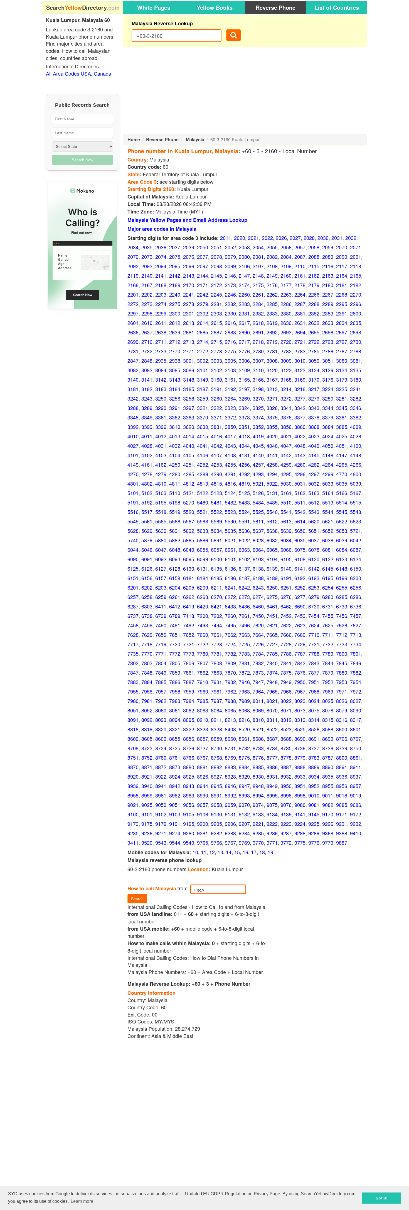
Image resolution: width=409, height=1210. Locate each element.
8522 (272, 729)
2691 (258, 332)
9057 (202, 804)
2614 (202, 322)
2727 (341, 341)
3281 (341, 398)
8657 (202, 738)
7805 (174, 663)
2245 (216, 294)
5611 (258, 521)
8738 (327, 748)
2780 (258, 351)
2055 (272, 247)
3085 (174, 370)
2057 (299, 247)
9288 (299, 833)
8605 (146, 738)
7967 (299, 691)
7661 (216, 634)
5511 (299, 502)
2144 (202, 275)
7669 (299, 634)
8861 (355, 757)
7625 (327, 625)
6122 (327, 559)
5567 (188, 521)
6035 (299, 540)
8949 (272, 785)
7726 (258, 644)
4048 (299, 445)
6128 (174, 568)
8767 (202, 757)
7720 (174, 644)
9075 (272, 804)
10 (195, 852)
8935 (327, 776)
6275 (272, 596)
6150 (355, 568)
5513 (327, 502)
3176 (327, 379)
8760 (160, 757)
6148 (341, 568)
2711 (160, 341)
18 (262, 852)
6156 (146, 578)
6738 (146, 615)
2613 (188, 322)
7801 (355, 653)
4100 (355, 445)
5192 (146, 502)
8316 (341, 719)
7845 (341, 663)
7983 (174, 700)
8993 (244, 795)
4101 (133, 455)
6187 (244, 578)
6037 (313, 540)
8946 (230, 785)
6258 (146, 596)
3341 (286, 407)
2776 (244, 351)
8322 (188, 729)
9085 (341, 804)
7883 (133, 681)
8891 (341, 767)
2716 (230, 341)
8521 (258, 729)
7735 (133, 653)
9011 (327, 795)
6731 (327, 606)
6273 (244, 596)
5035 (341, 483)
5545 (341, 511)
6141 (299, 568)
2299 (160, 313)
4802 (146, 483)
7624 (313, 625)
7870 (230, 672)
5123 (216, 492)
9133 (258, 814)
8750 (355, 748)
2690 (244, 332)
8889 (313, 767)
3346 (355, 407)
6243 (258, 587)
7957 (160, 691)
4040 (188, 445)
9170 (327, 814)
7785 (272, 653)
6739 (160, 615)
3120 (272, 370)
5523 (230, 511)
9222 (272, 823)
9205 (216, 823)
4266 (355, 464)
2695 (313, 332)
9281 (202, 833)
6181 (188, 578)
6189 (272, 578)
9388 (341, 833)
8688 (286, 738)
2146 (230, 275)
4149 (133, 464)
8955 (327, 785)
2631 (299, 322)
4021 (286, 436)
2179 (313, 285)
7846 (355, 663)
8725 (174, 748)
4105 (188, 455)
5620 (313, 521)
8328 (216, 729)
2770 (174, 351)
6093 (174, 559)
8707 (355, 738)
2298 (146, 313)
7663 (244, 634)
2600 (355, 313)
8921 (146, 776)
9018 (341, 795)
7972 (355, 691)
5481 (216, 502)
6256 (355, 587)
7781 (216, 653)
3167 (272, 379)
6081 (327, 549)
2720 (286, 341)
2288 (313, 303)
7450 (258, 615)
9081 (313, 804)
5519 (174, 511)
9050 (160, 804)
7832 (258, 663)
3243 (146, 398)
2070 (341, 247)
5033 (327, 483)
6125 (133, 568)
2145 (216, 275)
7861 (188, 672)
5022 (272, 483)
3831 (216, 426)
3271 (272, 398)
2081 (258, 256)
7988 (230, 700)
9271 (160, 833)
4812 (188, 483)
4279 (160, 474)
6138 (258, 568)
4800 (355, 474)
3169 (299, 379)
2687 (216, 332)
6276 (286, 596)
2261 (258, 294)
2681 (188, 332)
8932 (286, 776)
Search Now (82, 160)
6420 (202, 606)
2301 (188, 313)
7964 (258, 691)
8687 (272, 738)
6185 (216, 578)
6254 (327, 587)
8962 (174, 795)
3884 (327, 426)
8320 (160, 729)
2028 (309, 237)
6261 (174, 596)
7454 (313, 615)
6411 (160, 606)
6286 (355, 596)
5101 (133, 492)
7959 (188, 691)
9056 (188, 804)
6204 (174, 587)
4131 (244, 455)
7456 (341, 615)
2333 (272, 313)
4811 (174, 483)
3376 (286, 417)
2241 (188, 294)
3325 (258, 407)
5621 (327, 521)
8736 (299, 748)
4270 (133, 474)
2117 (341, 266)
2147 (244, 275)
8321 (174, 729)
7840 (272, 663)
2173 (230, 285)
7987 (216, 700)
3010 (299, 360)
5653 (341, 530)
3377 (299, 417)
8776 (258, 757)
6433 (230, 606)
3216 (299, 388)
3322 (216, 407)
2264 (299, 294)
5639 (286, 530)
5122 (202, 492)
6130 (188, 568)
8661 (244, 738)
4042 (216, 445)
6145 (327, 568)
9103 (174, 814)
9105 (188, 814)
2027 (295, 237)
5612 (272, 521)
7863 (216, 672)
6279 (313, 596)
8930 (258, 776)
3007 (258, 360)
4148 (355, 455)
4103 (160, 455)
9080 (299, 804)
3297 (188, 407)
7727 (272, 644)
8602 (133, 738)
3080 (341, 360)
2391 (341, 313)
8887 (286, 767)
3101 (202, 370)
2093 (146, 266)
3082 (133, 370)
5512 (313, 502)
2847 (133, 360)
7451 (272, 615)
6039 (341, 540)
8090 (355, 710)
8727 (202, 748)
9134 (272, 814)
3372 (230, 417)
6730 (313, 606)
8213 (230, 719)
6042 (355, 540)
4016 (216, 436)
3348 (133, 417)
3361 (160, 417)
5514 (341, 502)
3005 (230, 360)
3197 (244, 388)
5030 (286, 483)
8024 (313, 700)
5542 (299, 511)
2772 (202, 351)
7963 (244, 691)
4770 (341, 474)
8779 (299, 757)
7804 (160, 663)
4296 (299, 474)
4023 (313, 436)
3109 (244, 370)
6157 (160, 578)
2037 (174, 247)
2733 (160, 351)
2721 (299, 341)
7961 (216, 691)
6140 (286, 568)
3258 (188, 398)
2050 (202, 247)
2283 (244, 303)
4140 (258, 455)
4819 (244, 483)
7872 (244, 672)
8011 (258, 700)
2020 (239, 237)
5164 (327, 492)
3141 (146, 379)
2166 (133, 285)
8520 (244, 729)
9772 (286, 842)
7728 (286, 644)
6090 (133, 559)
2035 (146, 247)
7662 (230, 634)
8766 (188, 757)
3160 (216, 379)
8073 (299, 710)
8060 (160, 710)
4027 (133, 445)
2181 (341, 285)
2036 (160, 247)
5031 (299, 483)
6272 (230, 596)
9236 (146, 833)
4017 (230, 436)
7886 (174, 681)
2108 (272, 266)
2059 (327, 247)
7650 (160, 634)
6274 (258, 596)
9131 (230, 814)
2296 (355, 303)
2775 (230, 351)
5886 (202, 540)
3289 (146, 407)
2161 (299, 275)
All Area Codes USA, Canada (78, 73)
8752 (146, 757)
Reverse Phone (275, 7)
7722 (202, 644)
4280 (174, 474)
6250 (272, 587)
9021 (133, 804)
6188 (258, 578)
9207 (244, 823)
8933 (299, 776)
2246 (230, 294)
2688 (230, 332)
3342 (299, 407)
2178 (299, 285)
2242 (202, 294)
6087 (355, 549)
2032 (350, 237)
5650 (299, 530)
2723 (327, 341)
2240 (174, 294)
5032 (313, 483)
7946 (244, 681)
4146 (327, 455)
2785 (313, 351)
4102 (146, 455)
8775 (244, 757)
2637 (146, 332)
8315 (327, 719)
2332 (258, 313)
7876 (299, 672)
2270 (355, 294)
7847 (133, 672)
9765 (202, 842)
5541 (286, 511)
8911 (355, 767)
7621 (272, 625)
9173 (133, 823)
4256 (244, 464)
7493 (202, 625)
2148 (258, 275)
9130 (216, 814)
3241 (355, 388)
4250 (174, 464)
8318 (133, 729)
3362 (174, 417)
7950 (299, 681)
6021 (230, 540)
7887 (188, 681)
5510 (286, 502)
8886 (272, 767)
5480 (202, 502)
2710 (146, 341)
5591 (244, 521)
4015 (202, 436)
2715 (216, 341)
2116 (327, 266)
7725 (244, 644)
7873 (258, 672)
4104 (174, 455)
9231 (341, 823)
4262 (313, 464)
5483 (244, 502)
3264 (230, 398)
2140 (146, 275)
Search (137, 898)
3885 (341, 426)
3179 (341, 379)
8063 (202, 710)
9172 (355, 814)
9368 (327, 833)
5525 (258, 511)
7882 (355, 672)
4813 (202, 483)
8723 (146, 748)
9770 (258, 842)
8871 (146, 767)
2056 (286, 247)
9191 (174, 823)
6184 (202, 578)
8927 (216, 776)
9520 (146, 842)
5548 (355, 511)
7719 (160, 644)
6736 (355, 606)
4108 (230, 455)
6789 (174, 615)
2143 (188, 275)
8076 (327, 710)
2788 (355, 351)
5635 (230, 530)
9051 (174, 804)
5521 (202, 511)
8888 (299, 767)
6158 (174, 578)
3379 (327, 417)
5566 (174, 521)
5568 (202, 521)
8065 (230, 710)
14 (228, 852)
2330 (230, 313)
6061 (230, 549)
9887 (341, 842)
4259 (286, 464)
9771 (272, 842)
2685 (202, 332)
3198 (258, 388)
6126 (146, 568)
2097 (202, 266)
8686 (258, 738)
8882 (216, 767)
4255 (230, 464)
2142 (174, 275)
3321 (202, 407)
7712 (341, 634)
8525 (299, 729)
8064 (216, 710)
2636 (133, 332)
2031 (337, 237)
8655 (174, 738)
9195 (188, 823)
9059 (230, 804)
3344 (327, 407)
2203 (160, 294)
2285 (272, 303)
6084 (341, 549)
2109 (286, 266)
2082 (272, 256)
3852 (258, 426)
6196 (341, 578)
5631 (174, 530)
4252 (202, 464)
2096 (188, 266)
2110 (299, 266)
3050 (313, 360)
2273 (146, 303)
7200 (202, 615)
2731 (133, 351)
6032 (272, 540)
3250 (160, 398)
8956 (341, 785)
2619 (272, 322)
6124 (355, 559)
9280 (188, 833)
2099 (230, 266)
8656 (188, 738)
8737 (313, 748)
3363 (188, 417)
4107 (216, 455)
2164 (341, 275)
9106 (202, 814)
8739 (341, 748)
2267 (327, 294)
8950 (286, 785)
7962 (230, 691)
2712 (174, 341)
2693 (286, 332)
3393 (146, 426)
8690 (299, 738)
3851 (244, 426)
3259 (202, 398)
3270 (258, 398)
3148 (188, 379)
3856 (286, 426)
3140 (133, 379)
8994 (258, 795)
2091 (355, 256)
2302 (202, 313)
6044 (133, 549)
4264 (327, 464)
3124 (313, 370)
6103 (258, 559)
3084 (160, 370)
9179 (160, 823)
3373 (244, 417)
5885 (188, 540)
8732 (244, 748)
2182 (355, 285)
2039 (188, 247)
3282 (355, 398)
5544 (327, 511)
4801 (133, 483)
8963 (188, 795)
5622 (341, 521)
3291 (174, 407)
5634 (216, 530)
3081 (355, 360)
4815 (216, 483)
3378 (313, 417)
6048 (174, 549)
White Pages (153, 7)
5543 (313, 511)
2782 (286, 351)
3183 (160, 388)
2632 (313, 322)
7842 (299, 663)
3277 (299, 398)
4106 (202, 455)
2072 (133, 256)
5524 (244, 511)
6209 (202, 587)
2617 (244, 322)
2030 (323, 237)
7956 (146, 691)
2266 (313, 294)
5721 (355, 530)
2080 (244, 256)
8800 (341, 757)
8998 (299, 795)
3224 (327, 388)
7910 (202, 681)
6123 (341, 559)
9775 (299, 842)
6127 (160, 568)
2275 (174, 303)
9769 (244, 842)
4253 (216, 464)
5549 (133, 521)
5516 (133, 511)
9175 (146, 823)
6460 (258, 606)
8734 (272, 748)
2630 (286, 322)
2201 (133, 294)
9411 (133, 842)
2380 (286, 313)
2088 (313, 256)
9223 (286, 823)
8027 (355, 700)
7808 (216, 663)
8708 (133, 748)
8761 (174, 757)
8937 (355, 776)
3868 (313, 426)
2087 (299, 256)
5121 (188, 492)
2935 (160, 360)
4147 (341, 455)
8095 (188, 719)
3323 (230, 407)
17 (254, 852)
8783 (313, 757)
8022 (286, 700)
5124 (230, 492)
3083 (146, 370)
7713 (355, 634)
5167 (355, 492)
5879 (146, 540)
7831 (244, 663)
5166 (341, 492)
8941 (160, 785)
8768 (216, 757)
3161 (230, 379)
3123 (299, 370)
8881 (202, 767)
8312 (286, 719)
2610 (146, 322)
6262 (188, 596)
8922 (160, 776)
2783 (299, 351)
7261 (244, 615)
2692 (272, 332)
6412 (174, 606)
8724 (160, 748)
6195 (327, 578)
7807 (202, 663)
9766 (216, 842)
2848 (146, 360)
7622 (286, 625)
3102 (216, 370)
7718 (146, 644)
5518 (160, 511)
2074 (160, 256)
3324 (244, 407)
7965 (272, 691)
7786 (286, 653)
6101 (230, 559)
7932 (230, 681)
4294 (272, 474)
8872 (160, 767)
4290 (216, 474)
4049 (313, 445)
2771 (188, 351)
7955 (133, 691)
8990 (202, 795)
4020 (272, 436)
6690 (299, 606)
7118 (188, 615)
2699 (133, 341)
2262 (272, 294)
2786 (327, 351)
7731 (313, 644)
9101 (146, 814)
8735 (286, 748)
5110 (174, 492)
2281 (216, 303)
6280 (327, 596)
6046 (146, 549)
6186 (230, 578)
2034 (133, 247)
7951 (313, 681)
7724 (230, 644)
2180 (327, 285)
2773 (216, 351)
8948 (258, 785)
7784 (258, 653)
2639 (174, 332)
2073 (146, 256)
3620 (188, 426)
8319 (146, 729)
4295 (286, 474)
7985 (202, 700)
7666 (286, 634)
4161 (146, 464)
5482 (230, 502)
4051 (341, 445)
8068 (244, 710)
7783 (244, 653)
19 (270, 852)
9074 (258, 804)
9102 (160, 814)
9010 (313, 795)
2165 (355, 275)
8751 (133, 757)
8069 (258, 710)
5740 (133, 540)
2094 (160, 266)
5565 (160, 521)
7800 (341, 653)
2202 (146, 294)
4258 (272, 464)
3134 (341, 370)
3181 (133, 388)
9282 (216, 833)
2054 (258, 247)
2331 (244, 313)
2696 (327, 332)
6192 (299, 578)
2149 (272, 275)
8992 (230, 795)
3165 (244, 379)
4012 (160, 436)
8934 (313, 776)
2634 (341, 322)
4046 (272, 445)
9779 (327, 842)
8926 (202, 776)
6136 (230, 568)
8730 (216, 748)
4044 (244, 445)
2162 (313, 275)
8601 (355, 729)
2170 (188, 285)
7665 (272, 634)
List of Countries (336, 7)
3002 (202, 360)
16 (245, 852)
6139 (272, 568)
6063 (244, 549)
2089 (327, 256)
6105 (286, 559)
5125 (244, 492)
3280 (327, 398)
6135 (216, 568)
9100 (133, 814)
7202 (216, 615)
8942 (174, 785)
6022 (244, 540)
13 (220, 852)
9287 (286, 833)
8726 (188, 748)
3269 (244, 398)
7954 (355, 681)
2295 (341, 303)
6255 (341, 587)
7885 (160, 681)
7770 (146, 653)
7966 (286, 691)
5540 (272, 511)
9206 (230, 823)
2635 (355, 322)
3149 (202, 379)
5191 (133, 502)
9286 (272, 833)
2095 (174, 266)
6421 (216, 606)
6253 (313, 587)
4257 (258, 464)
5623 (355, 521)
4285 (188, 474)
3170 (313, 379)
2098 (216, 266)
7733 (341, 644)
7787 (299, 653)
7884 (146, 681)
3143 (174, 379)
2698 (355, 332)
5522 (216, 511)
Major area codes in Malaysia (161, 228)
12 (212, 852)
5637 (258, 530)
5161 (286, 492)
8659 (216, 738)
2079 (230, 256)
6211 (216, 587)
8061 (174, 710)
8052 (146, 710)
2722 (313, 341)
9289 (313, 833)
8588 (327, 729)
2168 (160, 285)
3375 (272, 417)
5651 (313, 530)
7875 (286, 672)
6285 (341, 596)
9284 (244, 833)
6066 (286, 549)
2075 (174, 256)
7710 (313, 634)
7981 (146, 700)
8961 (160, 795)
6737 (133, 615)
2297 (133, 313)
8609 (160, 738)
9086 (355, 804)
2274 (160, 303)
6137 (244, 568)
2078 (216, 256)
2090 (341, 256)
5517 (146, 511)
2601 (133, 322)
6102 (244, 559)
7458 (133, 625)
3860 (299, 426)
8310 (258, 719)
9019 (355, 795)
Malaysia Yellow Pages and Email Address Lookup (187, 219)
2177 (286, 285)
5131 (272, 492)
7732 (327, 644)
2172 (216, 285)
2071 (355, 247)
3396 (160, 426)
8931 (272, 776)
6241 (230, 587)
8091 (133, 719)
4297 (313, 474)
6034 (286, 540)
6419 (188, 606)
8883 (230, 767)
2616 (230, 322)
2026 (281, 237)
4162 (160, 464)
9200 (202, 823)
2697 (341, 332)
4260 (299, 464)
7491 (174, 625)
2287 (299, 303)
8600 (341, 729)
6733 (341, 606)
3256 (174, 398)
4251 (188, 464)
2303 (216, 313)
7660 (202, 634)
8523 (286, 729)
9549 (188, 842)
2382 (313, 313)
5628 (133, 530)
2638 (160, 332)
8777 (272, 757)
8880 (188, 767)
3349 (146, 417)
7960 (202, 691)
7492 (188, 625)
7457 (355, 615)
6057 (216, 549)
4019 (258, 436)
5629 (146, 530)
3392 (133, 426)
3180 (355, 379)
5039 (355, 483)
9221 (258, 823)
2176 (272, 285)
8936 (341, 776)
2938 (174, 360)
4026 (355, 436)
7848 (146, 672)
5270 (188, 502)
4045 (258, 445)
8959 (146, 795)
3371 (216, 417)
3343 (313, 407)
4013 (174, 436)
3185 (188, 388)
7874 (272, 672)
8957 (355, 785)
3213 (272, 388)
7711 (327, 634)
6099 (202, 559)
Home (133, 139)
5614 (299, 521)
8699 (327, 738)
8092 (146, 719)
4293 (258, 474)
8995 (272, 795)
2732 (146, 351)
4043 (230, 445)
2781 (272, 351)
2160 (286, 275)
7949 (286, 681)
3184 (174, 388)
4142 (286, 455)
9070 (244, 804)
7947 (258, 681)
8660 (230, 738)
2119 (133, 275)
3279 (313, 398)
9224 (299, 823)
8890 (327, 767)
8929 (244, 776)
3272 (286, 398)
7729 (299, 644)
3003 (216, 360)
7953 (341, 681)
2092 (133, 266)
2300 (174, 313)
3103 (230, 370)
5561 (146, 521)
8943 (188, 785)
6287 (133, 606)
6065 (272, 549)
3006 (244, 360)
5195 (160, 502)
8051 (133, 710)
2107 (258, 266)
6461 (272, 606)
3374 (258, 417)
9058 (216, 804)
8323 (202, 729)
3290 (160, 407)
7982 (160, 700)
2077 (202, 256)
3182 (146, 388)
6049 (188, 549)
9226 (327, 823)
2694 (299, 332)
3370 (202, 417)
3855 (272, 426)
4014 (188, 436)
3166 (258, 379)
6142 (313, 568)
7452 (286, 615)
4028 (146, 445)
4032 (174, 445)
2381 (299, 313)
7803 (146, 663)
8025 (327, 700)
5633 (202, 530)
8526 (313, 729)
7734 (355, 644)
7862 (202, 672)
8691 (313, 738)
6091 (146, 559)
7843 (313, 663)
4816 (230, 483)
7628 (133, 634)
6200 (355, 578)
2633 (327, 322)
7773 (188, 653)
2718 (258, 341)
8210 (202, 719)
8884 (244, 767)
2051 (216, 247)
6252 (299, 587)
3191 (216, 388)
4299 (327, 474)
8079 (341, 710)
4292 (244, 474)
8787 (327, 757)
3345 (341, 407)
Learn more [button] (82, 1201)
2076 (188, 256)
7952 (327, 681)
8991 (216, 795)
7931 (216, 681)
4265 (341, 464)
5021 (258, 483)
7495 (230, 625)
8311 (272, 719)
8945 (216, 785)
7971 (341, 691)
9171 (341, 814)
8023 (299, 700)
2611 (160, 322)
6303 (146, 606)
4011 (146, 436)
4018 (244, 436)
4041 (202, 445)
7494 (216, 625)
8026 (341, 700)
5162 (299, 492)
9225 (313, 823)
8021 (272, 700)
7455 (327, 615)
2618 (258, 322)
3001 (188, 360)
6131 (202, 568)
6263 (202, 596)
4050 (327, 445)
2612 (174, 322)
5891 (216, 540)
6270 (216, 596)
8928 (230, 776)
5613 (286, 521)
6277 (299, 596)
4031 (160, 445)
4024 (327, 436)
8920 (133, 776)
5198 (174, 502)
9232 (355, 823)
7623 (299, 625)
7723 (216, 644)
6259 (160, 596)
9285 (258, 833)
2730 (355, 341)
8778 (286, 757)
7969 (327, 691)
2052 (230, 247)
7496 (244, 625)
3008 (272, 360)
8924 (174, 776)
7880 (341, 672)
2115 (313, 266)
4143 (299, 455)
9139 (286, 814)
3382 (355, 417)
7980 (133, 700)
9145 (313, 814)
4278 (146, 474)
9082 (327, 804)
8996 (286, 795)
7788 (313, 653)
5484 (258, 502)
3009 (286, 360)
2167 (146, 285)
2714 (202, 341)
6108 (299, 559)
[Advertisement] (245, 90)
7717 (133, 644)
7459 (146, 625)
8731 (230, 748)
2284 (258, 303)
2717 (244, 341)
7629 (146, 634)
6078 (313, 549)
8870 (133, 767)
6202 (146, 587)
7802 (133, 663)
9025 (146, 804)
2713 (188, 341)
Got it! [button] (382, 1198)
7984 (188, 700)
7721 (188, 644)
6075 (299, 549)
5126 (258, 492)
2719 (272, 341)
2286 (286, 303)
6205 (188, 587)
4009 (355, 426)
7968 (313, 691)
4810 (160, 483)
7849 (160, 672)
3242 (133, 398)
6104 (272, 559)
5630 (160, 530)
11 (203, 852)
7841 (286, 663)
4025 (341, 436)
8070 (272, 710)
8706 (341, 738)
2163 (327, 275)
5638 (272, 530)
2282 (230, 303)
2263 (286, 294)
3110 (258, 370)
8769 (230, 757)
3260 (216, 398)
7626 (341, 625)
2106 (244, 266)
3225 (341, 388)
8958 (133, 795)
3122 (286, 370)
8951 (299, 785)
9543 (160, 842)
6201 (133, 587)
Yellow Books (215, 7)
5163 (313, 492)
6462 (286, 606)
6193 (313, 578)
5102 (146, 492)
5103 (160, 492)
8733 (258, 748)
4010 (133, 436)
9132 (244, 814)
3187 (202, 388)
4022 (299, 436)
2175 (258, 285)
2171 (202, 285)
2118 (355, 266)
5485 (272, 502)
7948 (272, 681)
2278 (188, 303)
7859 (174, 672)
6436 (244, 606)
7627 (355, 625)
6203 (160, 587)
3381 (341, 417)
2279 (202, 303)
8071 (286, 710)
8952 (313, 785)
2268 (341, 294)
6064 (258, 549)
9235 (133, 833)
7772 (174, 653)
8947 (244, 785)
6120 (313, 559)
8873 (174, 767)
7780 (202, 653)
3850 (230, 426)
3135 (355, 370)
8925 (188, 776)
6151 (133, 578)
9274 (174, 833)
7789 (327, 653)
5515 (355, 502)
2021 (253, 237)
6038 (327, 540)
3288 (133, 407)
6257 (133, 596)
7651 (174, 634)
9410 (355, 833)
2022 (267, 237)
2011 (225, 237)
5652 (327, 530)
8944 (202, 785)
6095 (188, 559)
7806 (188, 663)
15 (237, 852)
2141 (160, 275)
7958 (174, 691)
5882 (174, 540)
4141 (272, 455)
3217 (313, 388)
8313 (299, 719)
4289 (202, 474)
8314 (313, 719)
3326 (272, 407)
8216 (244, 719)
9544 (174, 842)
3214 (286, 388)
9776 (313, 842)
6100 (216, 559)
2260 (244, 294)
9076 (286, 804)
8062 (188, 710)
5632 (188, 530)
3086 (188, 370)
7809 (230, 663)
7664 (258, 634)
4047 (286, 445)
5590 (230, 521)
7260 (230, 615)
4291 (230, 474)
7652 (188, 634)
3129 (327, 370)
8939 (133, 785)
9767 (230, 842)
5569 (216, 521)
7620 (258, 625)
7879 (327, 672)
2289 (327, 303)
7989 (244, 700)
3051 (327, 360)
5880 (160, 540)
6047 (160, 549)
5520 (188, 511)
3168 (286, 379)
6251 (286, 587)
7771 (160, 653)
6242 (244, 587)
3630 (202, 426)
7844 (327, 663)
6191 (286, 578)
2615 (216, 322)
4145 (313, 455)
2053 (244, 247)
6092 (160, 559)
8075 (313, 710)
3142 (160, 379)
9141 (299, 814)
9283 (230, 833)
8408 (230, 729)
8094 (174, 719)
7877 (313, 672)
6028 (258, 540)
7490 (160, 625)
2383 (327, 313)
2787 (341, 351)
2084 (286, 256)
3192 (230, 388)
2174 (244, 285)
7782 (230, 653)
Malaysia (195, 139)
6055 (202, 549)
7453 (299, 615)
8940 (146, 785)
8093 (160, 719)
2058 (313, 247)
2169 (174, 285)
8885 (258, 767)
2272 (133, 303)
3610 (174, 426)
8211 (216, 719)
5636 (244, 530)
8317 (355, 719)
